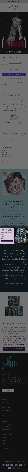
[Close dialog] (27, 228)
